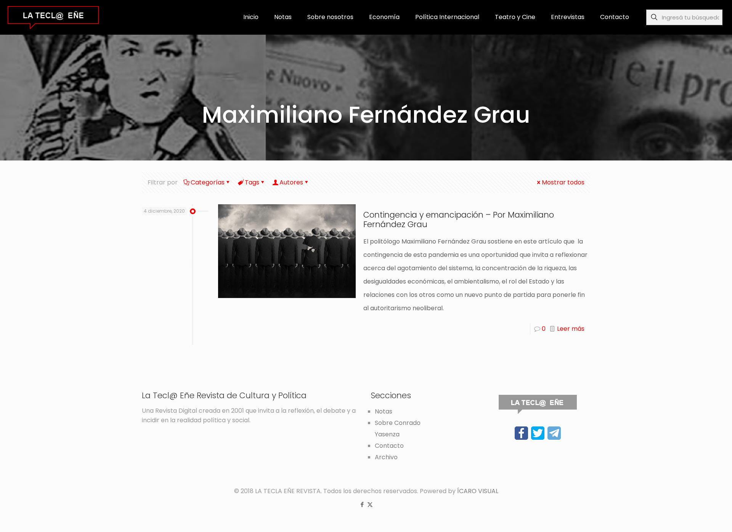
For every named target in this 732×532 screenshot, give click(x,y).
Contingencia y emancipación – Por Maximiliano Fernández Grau (458, 219)
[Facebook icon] (362, 504)
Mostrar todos (563, 182)
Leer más (570, 328)
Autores (291, 182)
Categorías (208, 182)
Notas (383, 411)
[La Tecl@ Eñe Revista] (53, 17)
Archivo (386, 457)
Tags (252, 182)
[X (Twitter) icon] (370, 504)
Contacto (389, 445)
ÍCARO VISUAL (477, 491)
